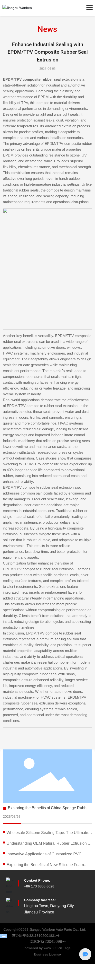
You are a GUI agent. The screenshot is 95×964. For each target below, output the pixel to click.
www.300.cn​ (53, 948)
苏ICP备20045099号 (48, 941)
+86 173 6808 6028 (39, 886)
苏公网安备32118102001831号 (35, 936)
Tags (66, 948)
